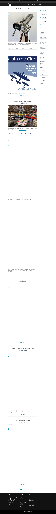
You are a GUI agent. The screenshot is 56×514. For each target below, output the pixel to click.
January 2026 (41, 67)
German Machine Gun (31, 500)
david (26, 103)
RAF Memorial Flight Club (23, 51)
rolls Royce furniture (25, 487)
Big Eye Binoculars (31, 499)
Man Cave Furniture (22, 133)
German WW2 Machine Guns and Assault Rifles (23, 348)
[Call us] (11, 504)
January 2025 (41, 79)
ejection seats (44, 37)
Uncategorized (42, 61)
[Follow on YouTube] (12, 504)
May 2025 (41, 73)
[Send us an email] (10, 504)
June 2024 (41, 83)
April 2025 (41, 74)
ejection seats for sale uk (43, 38)
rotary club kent (41, 47)
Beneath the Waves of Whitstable (22, 207)
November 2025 (42, 70)
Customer (41, 37)
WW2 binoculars (23, 48)
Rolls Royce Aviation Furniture (23, 420)
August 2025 (41, 71)
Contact (40, 4)
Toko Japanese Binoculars (32, 505)
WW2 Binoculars (23, 279)
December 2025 (42, 68)
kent (46, 38)
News (38, 4)
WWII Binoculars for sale (33, 48)
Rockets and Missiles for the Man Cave (23, 136)
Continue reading (22, 95)
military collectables (27, 133)
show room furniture (29, 487)
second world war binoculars (43, 48)
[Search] (45, 1)
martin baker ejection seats (43, 42)
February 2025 (42, 77)
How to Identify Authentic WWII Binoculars (23, 8)
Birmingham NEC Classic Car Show (22, 101)
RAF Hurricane (35, 504)
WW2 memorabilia (28, 48)
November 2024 (42, 80)
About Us (35, 4)
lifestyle (19, 133)
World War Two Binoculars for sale (18, 48)
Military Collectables (31, 504)
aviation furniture (16, 487)
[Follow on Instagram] (8, 504)
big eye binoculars (16, 133)
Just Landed (31, 4)
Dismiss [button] (40, 0)
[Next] (24, 489)
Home (28, 4)
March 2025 (41, 76)
